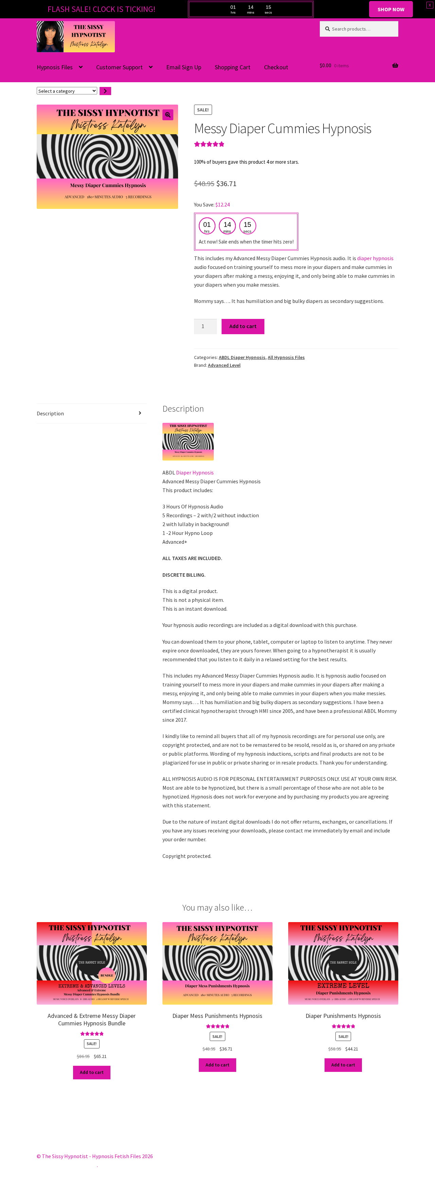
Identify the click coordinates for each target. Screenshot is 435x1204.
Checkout (276, 67)
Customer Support (119, 67)
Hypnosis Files (55, 67)
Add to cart (243, 326)
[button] (167, 114)
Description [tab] (50, 413)
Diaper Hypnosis (195, 472)
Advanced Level (224, 365)
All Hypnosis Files (286, 357)
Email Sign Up (183, 67)
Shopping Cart (232, 67)
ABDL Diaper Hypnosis (242, 357)
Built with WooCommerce (67, 1165)
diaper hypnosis (375, 258)
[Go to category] (105, 91)
